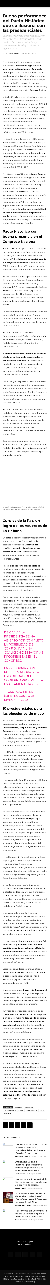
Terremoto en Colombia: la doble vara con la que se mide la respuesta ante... (31, 1213)
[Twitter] (11, 1125)
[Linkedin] (23, 1125)
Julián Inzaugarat (13, 53)
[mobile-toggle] (4, 3)
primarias (7, 1113)
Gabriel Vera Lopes (23, 1205)
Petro (42, 1110)
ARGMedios (20, 1174)
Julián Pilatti (20, 1188)
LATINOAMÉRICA (10, 1110)
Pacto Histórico (31, 1110)
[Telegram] (30, 1125)
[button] (46, 3)
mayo (21, 1110)
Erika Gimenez (21, 1220)
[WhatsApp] (17, 1125)
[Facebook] (5, 1125)
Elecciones (29, 1107)
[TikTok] (25, 1254)
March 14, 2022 (16, 700)
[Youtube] (39, 1254)
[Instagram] (18, 1254)
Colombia (18, 1107)
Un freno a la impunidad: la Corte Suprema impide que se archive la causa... (31, 1182)
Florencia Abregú (22, 1156)
